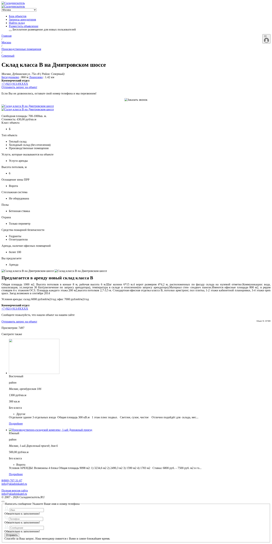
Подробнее (16, 423)
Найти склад (17, 22)
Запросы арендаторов (22, 19)
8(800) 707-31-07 (11, 480)
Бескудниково (10, 77)
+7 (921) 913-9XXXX (14, 83)
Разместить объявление (23, 26)
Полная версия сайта (14, 490)
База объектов (17, 16)
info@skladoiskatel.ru (14, 483)
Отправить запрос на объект (19, 87)
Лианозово (36, 77)
